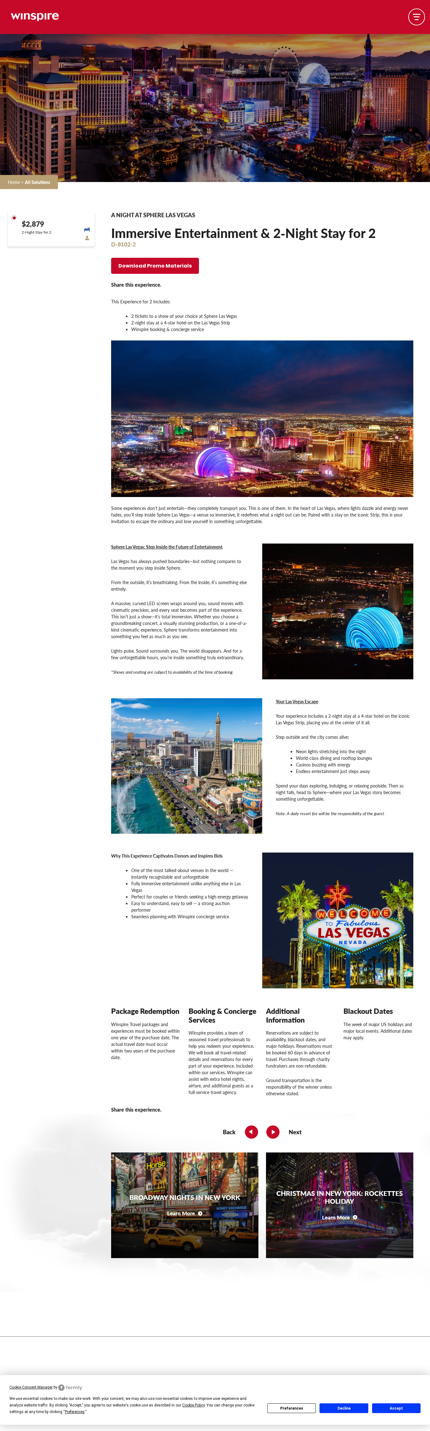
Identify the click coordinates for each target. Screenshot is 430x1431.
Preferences (291, 1408)
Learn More (181, 1213)
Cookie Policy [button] (193, 1405)
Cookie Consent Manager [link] (31, 1387)
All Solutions (37, 182)
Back (229, 1132)
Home (14, 182)
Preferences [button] (75, 1412)
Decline (344, 1408)
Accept (396, 1408)
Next (295, 1132)
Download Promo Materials (155, 266)
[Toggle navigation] (416, 16)
